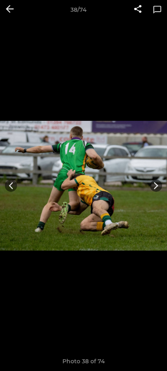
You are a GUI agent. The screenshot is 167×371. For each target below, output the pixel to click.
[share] (138, 9)
